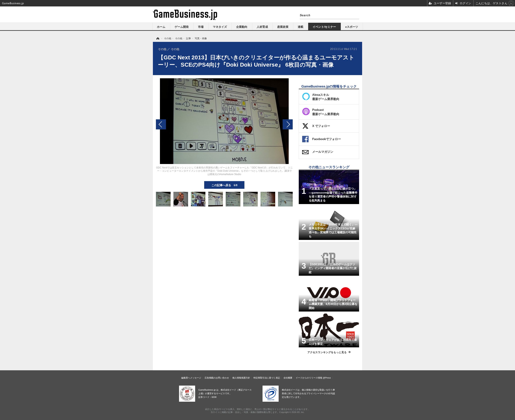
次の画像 (288, 124)
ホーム (161, 26)
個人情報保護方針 (241, 378)
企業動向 (241, 26)
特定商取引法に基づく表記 (266, 378)
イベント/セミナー (324, 26)
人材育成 (262, 26)
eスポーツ (351, 26)
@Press (327, 378)
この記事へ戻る (224, 185)
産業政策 (282, 26)
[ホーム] (157, 38)
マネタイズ (220, 26)
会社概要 (287, 378)
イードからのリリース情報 (309, 378)
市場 (201, 26)
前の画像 (161, 124)
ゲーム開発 (182, 26)
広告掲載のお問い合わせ (217, 378)
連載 (300, 26)
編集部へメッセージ (191, 378)
